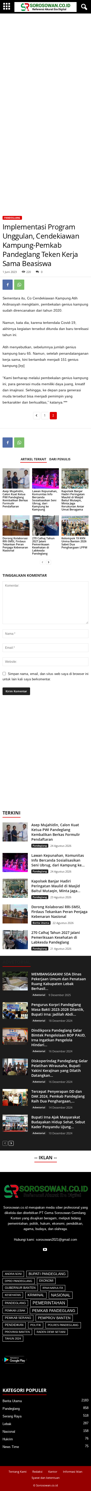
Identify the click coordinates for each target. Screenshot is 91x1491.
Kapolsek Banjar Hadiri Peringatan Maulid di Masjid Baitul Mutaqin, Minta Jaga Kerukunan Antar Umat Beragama (73, 500)
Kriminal (36, 1295)
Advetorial (39, 995)
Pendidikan (14, 1325)
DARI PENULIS (60, 459)
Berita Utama (41, 922)
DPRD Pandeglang (18, 1280)
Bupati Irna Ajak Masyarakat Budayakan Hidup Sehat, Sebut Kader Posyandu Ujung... (58, 1122)
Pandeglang (12, 217)
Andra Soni (13, 1273)
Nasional (60, 1295)
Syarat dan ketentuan (46, 1478)
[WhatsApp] (19, 285)
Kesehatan (13, 1294)
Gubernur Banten (20, 1288)
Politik (35, 1325)
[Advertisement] (45, 62)
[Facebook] (8, 285)
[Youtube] (45, 1250)
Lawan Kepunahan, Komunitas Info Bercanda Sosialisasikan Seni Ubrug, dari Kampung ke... (58, 860)
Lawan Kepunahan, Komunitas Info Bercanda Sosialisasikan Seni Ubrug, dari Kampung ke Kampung (44, 500)
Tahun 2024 (13, 1338)
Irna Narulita (52, 1287)
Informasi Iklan (72, 1471)
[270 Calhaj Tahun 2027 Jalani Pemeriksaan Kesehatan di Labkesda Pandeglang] (45, 525)
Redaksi (37, 1471)
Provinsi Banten (17, 1331)
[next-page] (48, 562)
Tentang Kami (18, 1471)
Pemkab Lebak (15, 1310)
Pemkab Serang (18, 1318)
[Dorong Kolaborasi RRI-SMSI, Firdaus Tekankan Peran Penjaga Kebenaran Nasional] (16, 525)
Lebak (7, 1424)
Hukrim (8, 1439)
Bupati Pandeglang (47, 1274)
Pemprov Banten (54, 1318)
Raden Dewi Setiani (51, 1331)
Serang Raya (12, 1416)
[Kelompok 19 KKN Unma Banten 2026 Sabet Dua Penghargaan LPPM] (74, 525)
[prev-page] (42, 562)
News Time (11, 1447)
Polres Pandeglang (63, 1325)
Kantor (52, 1471)
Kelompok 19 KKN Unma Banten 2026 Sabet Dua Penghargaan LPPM (74, 542)
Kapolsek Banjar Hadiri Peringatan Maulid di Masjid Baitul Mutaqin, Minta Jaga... (55, 886)
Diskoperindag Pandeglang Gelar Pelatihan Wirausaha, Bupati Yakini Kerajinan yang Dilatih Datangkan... (59, 1068)
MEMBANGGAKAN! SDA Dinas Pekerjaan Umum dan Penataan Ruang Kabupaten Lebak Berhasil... (58, 981)
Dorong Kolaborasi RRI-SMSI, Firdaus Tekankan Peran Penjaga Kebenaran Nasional (15, 544)
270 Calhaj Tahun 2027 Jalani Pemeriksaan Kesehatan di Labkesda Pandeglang (43, 545)
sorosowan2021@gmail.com (56, 1239)
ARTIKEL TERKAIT (33, 459)
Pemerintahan (49, 1303)
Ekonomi (46, 1280)
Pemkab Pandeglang (53, 1311)
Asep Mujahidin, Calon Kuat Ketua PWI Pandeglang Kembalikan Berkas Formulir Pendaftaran (15, 498)
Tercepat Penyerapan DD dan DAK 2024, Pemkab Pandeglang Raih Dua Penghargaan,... (58, 1096)
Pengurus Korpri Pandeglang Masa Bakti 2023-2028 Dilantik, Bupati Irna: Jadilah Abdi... (57, 1009)
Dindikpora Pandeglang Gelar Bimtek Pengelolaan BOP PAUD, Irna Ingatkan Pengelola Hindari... (58, 1037)
